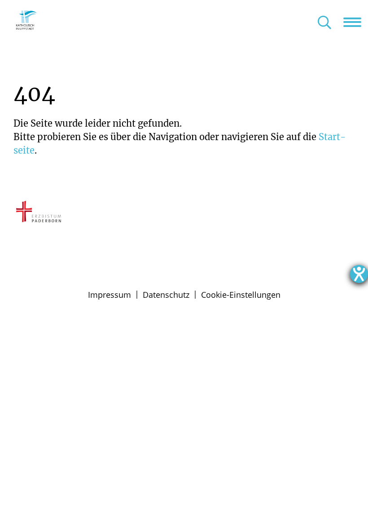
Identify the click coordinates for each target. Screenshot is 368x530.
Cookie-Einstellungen (240, 294)
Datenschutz (166, 294)
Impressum (109, 294)
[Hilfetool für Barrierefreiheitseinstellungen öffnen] (359, 274)
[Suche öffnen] (324, 23)
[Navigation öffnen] (355, 22)
